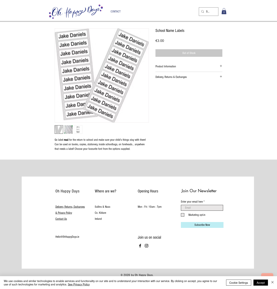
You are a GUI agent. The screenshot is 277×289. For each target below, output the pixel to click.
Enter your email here (192, 201)
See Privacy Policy (79, 284)
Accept (261, 282)
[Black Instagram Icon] (146, 245)
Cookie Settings (238, 282)
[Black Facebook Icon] (140, 245)
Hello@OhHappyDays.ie (67, 236)
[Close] (272, 282)
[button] (223, 11)
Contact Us (61, 219)
